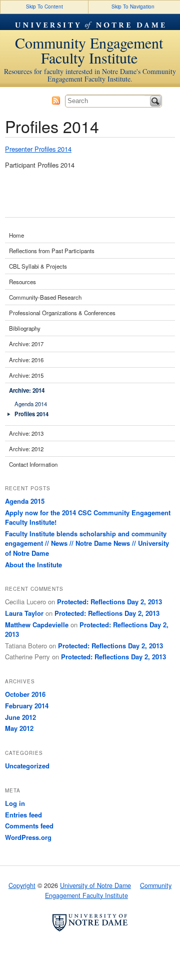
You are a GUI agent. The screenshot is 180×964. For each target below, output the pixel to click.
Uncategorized (27, 765)
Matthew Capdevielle (36, 624)
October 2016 (25, 694)
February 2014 (26, 705)
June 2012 (20, 717)
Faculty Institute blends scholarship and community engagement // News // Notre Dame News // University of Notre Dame (87, 543)
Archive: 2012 (26, 449)
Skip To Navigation (133, 6)
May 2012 (19, 728)
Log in (15, 803)
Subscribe (56, 101)
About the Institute (33, 564)
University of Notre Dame (90, 22)
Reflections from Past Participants (51, 251)
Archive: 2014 (26, 390)
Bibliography (24, 328)
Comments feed (29, 825)
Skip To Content (44, 6)
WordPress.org (28, 837)
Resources (22, 282)
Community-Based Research (45, 297)
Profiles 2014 (31, 414)
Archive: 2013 (26, 433)
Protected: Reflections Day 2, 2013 (109, 601)
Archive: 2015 (26, 375)
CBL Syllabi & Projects (38, 266)
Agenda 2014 (30, 404)
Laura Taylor (24, 613)
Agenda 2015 (24, 501)
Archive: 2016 (26, 360)
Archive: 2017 (26, 344)
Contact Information (33, 464)
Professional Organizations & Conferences (62, 313)
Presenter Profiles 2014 (38, 149)
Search (155, 101)
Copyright (22, 885)
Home (16, 235)
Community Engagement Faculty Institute (89, 50)
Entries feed (23, 814)
